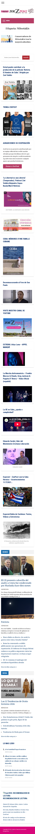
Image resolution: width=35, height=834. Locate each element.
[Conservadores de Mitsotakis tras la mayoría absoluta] (7, 39)
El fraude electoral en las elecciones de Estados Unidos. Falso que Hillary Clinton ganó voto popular (17, 772)
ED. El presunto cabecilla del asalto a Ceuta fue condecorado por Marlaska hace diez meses (16, 583)
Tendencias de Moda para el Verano (16, 732)
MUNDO (5, 552)
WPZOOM (11, 831)
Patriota (5, 622)
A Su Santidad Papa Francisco (15, 749)
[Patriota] (17, 609)
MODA (5, 673)
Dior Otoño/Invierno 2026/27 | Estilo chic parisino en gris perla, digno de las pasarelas (17, 719)
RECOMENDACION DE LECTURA (15, 798)
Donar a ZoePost (12, 166)
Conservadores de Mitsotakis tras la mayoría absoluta (23, 39)
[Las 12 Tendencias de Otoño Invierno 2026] (17, 688)
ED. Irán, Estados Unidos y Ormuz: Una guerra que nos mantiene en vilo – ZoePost (16, 812)
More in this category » (9, 667)
